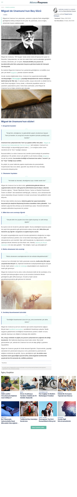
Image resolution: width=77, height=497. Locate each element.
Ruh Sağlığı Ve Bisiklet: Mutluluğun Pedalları (47, 395)
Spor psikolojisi (43, 392)
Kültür (2, 7)
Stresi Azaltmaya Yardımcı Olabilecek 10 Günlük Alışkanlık (28, 396)
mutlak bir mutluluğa (20, 266)
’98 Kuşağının (16, 78)
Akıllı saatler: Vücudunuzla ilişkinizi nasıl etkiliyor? (9, 396)
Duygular (22, 417)
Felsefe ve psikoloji (10, 7)
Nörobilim (60, 417)
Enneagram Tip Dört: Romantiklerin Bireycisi (47, 420)
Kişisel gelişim (42, 417)
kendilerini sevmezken (16, 329)
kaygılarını (14, 72)
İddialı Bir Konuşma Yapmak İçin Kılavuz (65, 395)
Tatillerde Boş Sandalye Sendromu (28, 420)
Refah (2, 392)
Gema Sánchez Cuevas (69, 11)
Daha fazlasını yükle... (38, 427)
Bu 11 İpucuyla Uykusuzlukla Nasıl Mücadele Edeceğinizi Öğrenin (9, 421)
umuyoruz (46, 156)
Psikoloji (60, 392)
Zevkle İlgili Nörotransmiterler (64, 420)
